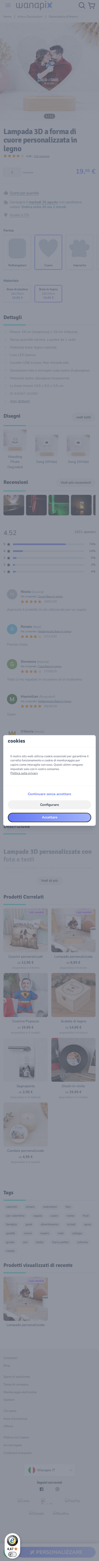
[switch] (12, 1554)
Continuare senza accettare (49, 794)
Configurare (49, 804)
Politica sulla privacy (24, 773)
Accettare (49, 817)
